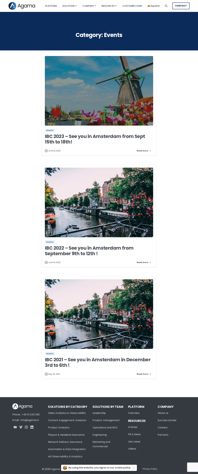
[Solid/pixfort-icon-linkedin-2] (32, 427)
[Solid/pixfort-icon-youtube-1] (15, 427)
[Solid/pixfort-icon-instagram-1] (26, 427)
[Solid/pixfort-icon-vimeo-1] (21, 427)
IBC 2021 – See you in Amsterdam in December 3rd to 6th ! (97, 362)
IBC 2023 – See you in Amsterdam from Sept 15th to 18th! (95, 139)
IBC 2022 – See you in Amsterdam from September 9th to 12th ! (89, 251)
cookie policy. (123, 467)
